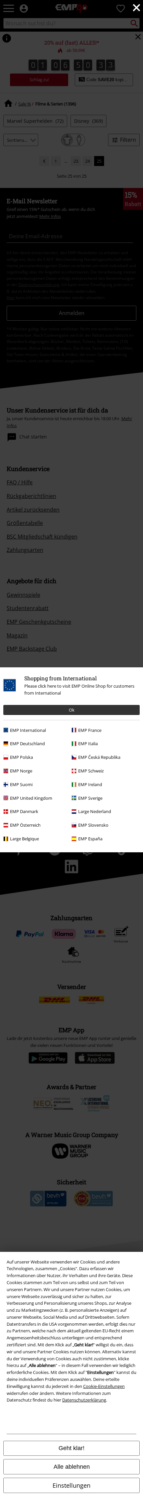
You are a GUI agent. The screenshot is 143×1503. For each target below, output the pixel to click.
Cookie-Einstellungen (104, 1386)
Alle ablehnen (72, 1466)
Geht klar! (71, 1448)
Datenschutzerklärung (84, 1400)
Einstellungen (71, 1485)
